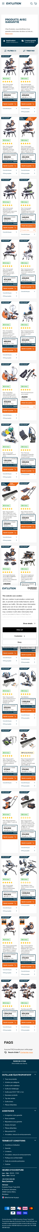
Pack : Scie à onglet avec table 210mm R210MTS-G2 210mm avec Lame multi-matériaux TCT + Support (27, 578)
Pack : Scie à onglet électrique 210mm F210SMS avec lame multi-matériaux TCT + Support (28, 210)
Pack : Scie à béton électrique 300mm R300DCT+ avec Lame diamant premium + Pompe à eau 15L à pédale (9, 334)
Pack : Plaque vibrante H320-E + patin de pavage (28, 512)
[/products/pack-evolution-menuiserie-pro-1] (10, 991)
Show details (28, 623)
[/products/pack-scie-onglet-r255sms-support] (10, 128)
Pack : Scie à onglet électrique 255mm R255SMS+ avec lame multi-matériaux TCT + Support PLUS (8, 272)
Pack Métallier (24, 697)
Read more (9, 33)
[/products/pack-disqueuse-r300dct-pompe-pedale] (10, 313)
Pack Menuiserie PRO (26, 1009)
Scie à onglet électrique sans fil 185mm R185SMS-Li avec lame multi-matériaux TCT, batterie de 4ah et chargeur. (10, 578)
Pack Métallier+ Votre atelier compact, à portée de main (27, 887)
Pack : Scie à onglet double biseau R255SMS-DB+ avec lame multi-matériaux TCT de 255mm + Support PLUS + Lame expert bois (10, 948)
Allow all (19, 630)
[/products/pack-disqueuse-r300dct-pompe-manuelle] (10, 374)
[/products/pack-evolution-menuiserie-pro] (28, 991)
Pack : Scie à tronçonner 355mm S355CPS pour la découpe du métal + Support (27, 333)
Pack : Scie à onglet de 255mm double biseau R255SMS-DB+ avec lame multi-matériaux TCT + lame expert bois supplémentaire (27, 949)
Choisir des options (27, 226)
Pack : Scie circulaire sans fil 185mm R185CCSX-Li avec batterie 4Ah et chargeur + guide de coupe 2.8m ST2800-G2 (28, 762)
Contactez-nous (26, 1052)
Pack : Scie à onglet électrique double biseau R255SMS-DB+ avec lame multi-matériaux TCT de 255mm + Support (27, 87)
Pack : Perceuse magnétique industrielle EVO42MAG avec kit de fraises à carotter (27, 455)
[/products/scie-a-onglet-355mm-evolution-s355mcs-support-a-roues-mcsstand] (10, 867)
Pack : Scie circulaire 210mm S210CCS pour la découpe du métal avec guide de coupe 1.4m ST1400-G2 (9, 700)
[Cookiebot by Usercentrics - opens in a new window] (28, 588)
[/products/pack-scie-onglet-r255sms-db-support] (28, 66)
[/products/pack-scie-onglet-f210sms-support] (28, 190)
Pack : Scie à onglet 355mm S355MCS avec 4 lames (9, 454)
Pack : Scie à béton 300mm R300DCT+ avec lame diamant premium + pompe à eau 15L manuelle (9, 395)
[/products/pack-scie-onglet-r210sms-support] (10, 66)
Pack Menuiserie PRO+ (9, 1009)
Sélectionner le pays (11, 1197)
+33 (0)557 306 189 (8, 1179)
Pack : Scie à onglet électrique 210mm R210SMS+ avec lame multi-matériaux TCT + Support (8, 87)
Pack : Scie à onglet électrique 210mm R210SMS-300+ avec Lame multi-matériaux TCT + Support (10, 211)
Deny (19, 642)
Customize (18, 636)
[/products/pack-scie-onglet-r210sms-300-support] (10, 190)
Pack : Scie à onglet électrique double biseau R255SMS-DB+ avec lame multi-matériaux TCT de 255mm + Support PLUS (27, 149)
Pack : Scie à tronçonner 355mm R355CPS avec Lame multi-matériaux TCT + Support (28, 271)
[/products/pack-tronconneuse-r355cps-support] (28, 251)
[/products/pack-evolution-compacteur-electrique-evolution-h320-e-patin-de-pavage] (28, 494)
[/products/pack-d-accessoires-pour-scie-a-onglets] (28, 374)
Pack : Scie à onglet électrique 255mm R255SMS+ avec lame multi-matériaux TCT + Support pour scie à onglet (9, 149)
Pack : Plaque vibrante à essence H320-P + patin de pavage (10, 822)
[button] (9, 81)
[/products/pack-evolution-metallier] (28, 867)
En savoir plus (25, 230)
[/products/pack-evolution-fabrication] (28, 679)
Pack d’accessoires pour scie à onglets (27, 393)
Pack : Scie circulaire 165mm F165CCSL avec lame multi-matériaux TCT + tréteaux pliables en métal (9, 762)
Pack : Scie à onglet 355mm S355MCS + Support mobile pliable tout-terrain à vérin (9, 888)
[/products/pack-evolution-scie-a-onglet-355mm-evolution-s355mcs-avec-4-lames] (10, 435)
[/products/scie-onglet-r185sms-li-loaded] (10, 557)
